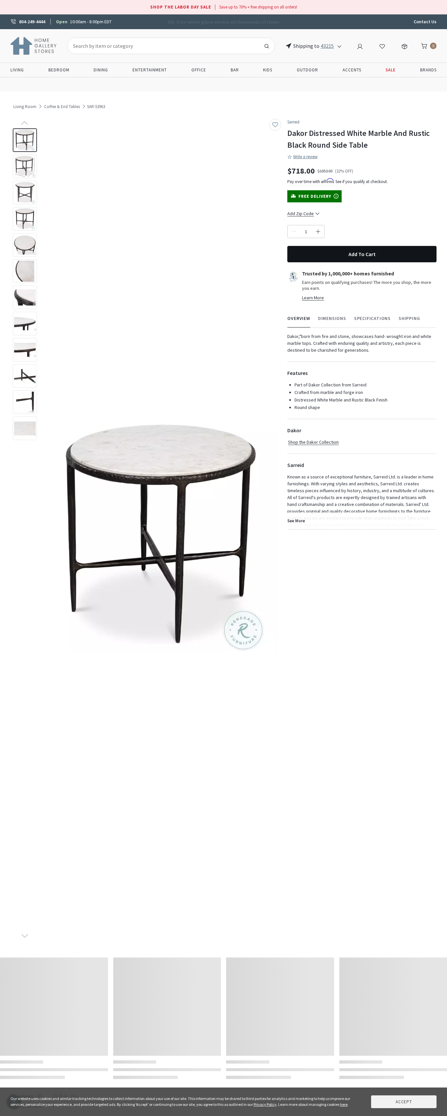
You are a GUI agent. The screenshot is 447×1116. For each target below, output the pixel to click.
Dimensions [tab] (332, 318)
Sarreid (293, 122)
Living (17, 70)
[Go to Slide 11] (25, 402)
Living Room (24, 106)
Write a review (305, 156)
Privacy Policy (265, 1104)
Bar (235, 70)
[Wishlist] (382, 45)
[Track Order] (404, 45)
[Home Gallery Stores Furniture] (33, 45)
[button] (161, 534)
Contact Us (425, 22)
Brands (428, 70)
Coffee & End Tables (62, 106)
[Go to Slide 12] (25, 428)
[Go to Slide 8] (25, 323)
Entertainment (150, 70)
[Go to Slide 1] (25, 140)
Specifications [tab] (372, 318)
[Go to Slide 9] (25, 350)
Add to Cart (362, 254)
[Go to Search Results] (266, 46)
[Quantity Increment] (318, 231)
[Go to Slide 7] (25, 297)
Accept (404, 1102)
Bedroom (58, 70)
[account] (360, 45)
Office (198, 70)
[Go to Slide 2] (25, 166)
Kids (267, 70)
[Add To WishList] (275, 125)
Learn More (313, 298)
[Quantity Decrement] (294, 231)
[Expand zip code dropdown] (339, 46)
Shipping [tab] (409, 318)
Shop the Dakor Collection (313, 442)
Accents (352, 70)
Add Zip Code (300, 213)
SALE (390, 70)
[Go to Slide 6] (25, 271)
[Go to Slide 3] (25, 192)
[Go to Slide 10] (25, 376)
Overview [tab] (298, 318)
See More (296, 521)
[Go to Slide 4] (25, 219)
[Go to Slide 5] (25, 245)
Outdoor (307, 70)
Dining (101, 70)
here (344, 1104)
